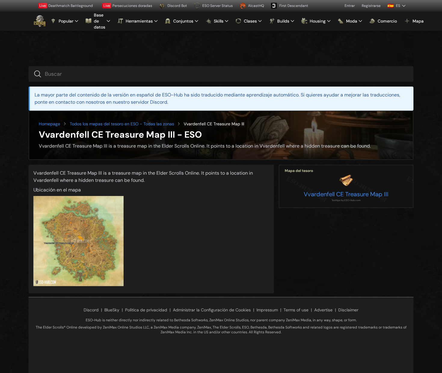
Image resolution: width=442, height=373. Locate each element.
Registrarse (371, 5)
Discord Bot (177, 5)
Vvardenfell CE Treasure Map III (346, 194)
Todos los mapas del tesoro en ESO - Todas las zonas (122, 124)
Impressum (267, 310)
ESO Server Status (217, 5)
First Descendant (293, 5)
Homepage (49, 124)
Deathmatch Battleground (66, 5)
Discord (91, 310)
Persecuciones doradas (127, 5)
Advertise (323, 310)
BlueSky (111, 310)
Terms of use (296, 310)
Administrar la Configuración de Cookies (212, 310)
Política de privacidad (146, 310)
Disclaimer (348, 310)
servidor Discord (149, 102)
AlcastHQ (256, 5)
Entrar (350, 5)
